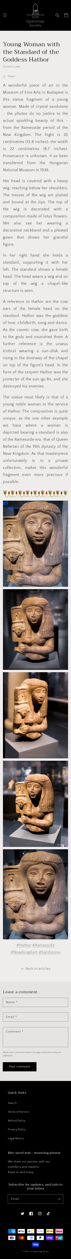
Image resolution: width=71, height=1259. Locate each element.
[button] (5, 15)
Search (12, 1103)
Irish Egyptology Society (39, 1251)
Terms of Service (18, 1111)
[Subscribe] (58, 1199)
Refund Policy (16, 1120)
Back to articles (38, 969)
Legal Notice (16, 1138)
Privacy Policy (16, 1129)
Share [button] (11, 76)
